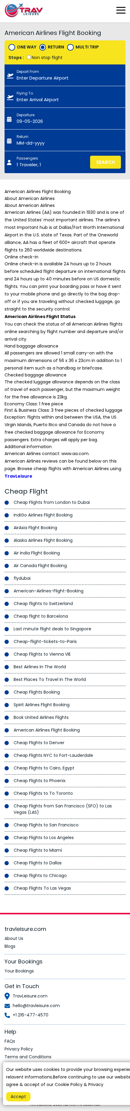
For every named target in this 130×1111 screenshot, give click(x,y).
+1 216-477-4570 (30, 1015)
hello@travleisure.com (36, 1006)
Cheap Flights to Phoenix (40, 781)
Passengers (27, 158)
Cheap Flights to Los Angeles (44, 838)
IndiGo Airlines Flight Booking (43, 515)
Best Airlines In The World (40, 667)
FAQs (10, 1041)
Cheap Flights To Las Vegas (42, 888)
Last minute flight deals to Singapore (52, 629)
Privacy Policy (19, 1049)
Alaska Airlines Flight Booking (43, 540)
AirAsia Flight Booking (35, 528)
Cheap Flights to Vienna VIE (42, 654)
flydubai (22, 578)
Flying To (25, 93)
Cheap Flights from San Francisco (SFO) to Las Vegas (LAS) (63, 809)
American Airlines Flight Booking (47, 730)
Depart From (28, 71)
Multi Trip (87, 47)
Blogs (10, 946)
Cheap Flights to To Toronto (43, 793)
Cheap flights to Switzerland (43, 604)
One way (26, 47)
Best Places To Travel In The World (50, 679)
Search (105, 162)
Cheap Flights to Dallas (38, 863)
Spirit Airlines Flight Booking (42, 705)
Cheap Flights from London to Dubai (52, 502)
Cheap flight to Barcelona (41, 616)
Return (56, 47)
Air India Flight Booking (37, 553)
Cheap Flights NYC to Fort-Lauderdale (53, 755)
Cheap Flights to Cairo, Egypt (44, 768)
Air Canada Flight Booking (40, 566)
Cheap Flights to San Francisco (46, 825)
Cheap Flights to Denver (39, 743)
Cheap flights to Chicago (40, 875)
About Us (14, 938)
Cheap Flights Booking (37, 692)
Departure (25, 114)
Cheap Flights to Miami (38, 850)
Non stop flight (47, 58)
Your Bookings (19, 971)
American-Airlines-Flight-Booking (48, 591)
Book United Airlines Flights (41, 717)
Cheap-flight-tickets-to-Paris (45, 641)
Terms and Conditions (28, 1057)
